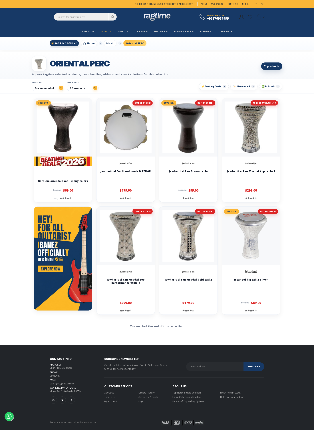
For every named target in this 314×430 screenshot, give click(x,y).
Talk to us (233, 3)
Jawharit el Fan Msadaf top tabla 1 (251, 171)
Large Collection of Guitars (187, 397)
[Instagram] (53, 400)
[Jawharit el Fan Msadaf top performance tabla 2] (125, 236)
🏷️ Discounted (243, 86)
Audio (122, 31)
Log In (245, 3)
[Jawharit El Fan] (125, 163)
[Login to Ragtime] (241, 17)
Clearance (225, 31)
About (204, 3)
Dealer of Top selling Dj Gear (188, 401)
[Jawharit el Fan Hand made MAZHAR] (125, 127)
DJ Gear (139, 31)
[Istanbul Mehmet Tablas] (251, 272)
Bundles (205, 31)
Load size (73, 83)
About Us (109, 392)
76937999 (55, 376)
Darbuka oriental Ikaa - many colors (63, 181)
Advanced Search (148, 397)
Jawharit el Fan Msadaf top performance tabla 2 (126, 281)
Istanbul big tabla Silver (251, 279)
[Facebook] (71, 400)
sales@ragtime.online (62, 383)
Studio (87, 31)
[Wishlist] (250, 17)
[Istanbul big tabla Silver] (251, 236)
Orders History (146, 392)
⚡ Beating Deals (213, 86)
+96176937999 (218, 18)
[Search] (112, 17)
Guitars (159, 31)
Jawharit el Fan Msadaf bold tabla (188, 279)
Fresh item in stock (230, 392)
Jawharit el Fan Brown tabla (188, 171)
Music (104, 31)
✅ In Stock (270, 86)
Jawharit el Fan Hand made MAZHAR (125, 171)
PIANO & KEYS (182, 31)
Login (141, 401)
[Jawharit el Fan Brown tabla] (188, 127)
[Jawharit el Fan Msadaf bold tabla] (188, 236)
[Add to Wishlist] (65, 173)
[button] (260, 17)
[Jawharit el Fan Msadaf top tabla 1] (251, 127)
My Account (110, 401)
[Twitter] (62, 400)
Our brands (217, 3)
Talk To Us (110, 397)
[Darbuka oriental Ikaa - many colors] (63, 127)
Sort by (37, 83)
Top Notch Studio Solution (186, 392)
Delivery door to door (232, 397)
